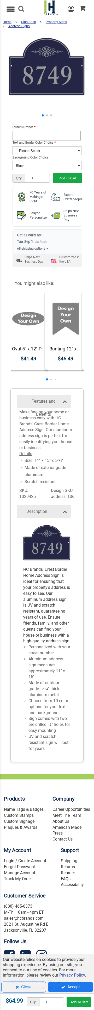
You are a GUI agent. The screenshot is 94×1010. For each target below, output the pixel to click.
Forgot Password (19, 866)
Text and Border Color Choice (34, 142)
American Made (66, 827)
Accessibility (72, 884)
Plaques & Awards (20, 827)
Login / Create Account (25, 860)
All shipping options (33, 248)
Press (57, 833)
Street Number (24, 127)
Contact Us (62, 839)
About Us (60, 821)
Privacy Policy (72, 975)
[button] (43, 115)
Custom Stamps (19, 815)
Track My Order (18, 878)
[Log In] (74, 9)
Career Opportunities (71, 809)
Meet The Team (66, 815)
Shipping (69, 860)
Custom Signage (19, 821)
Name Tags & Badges (24, 809)
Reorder (68, 872)
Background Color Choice (30, 157)
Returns (68, 866)
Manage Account (19, 872)
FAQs (65, 878)
